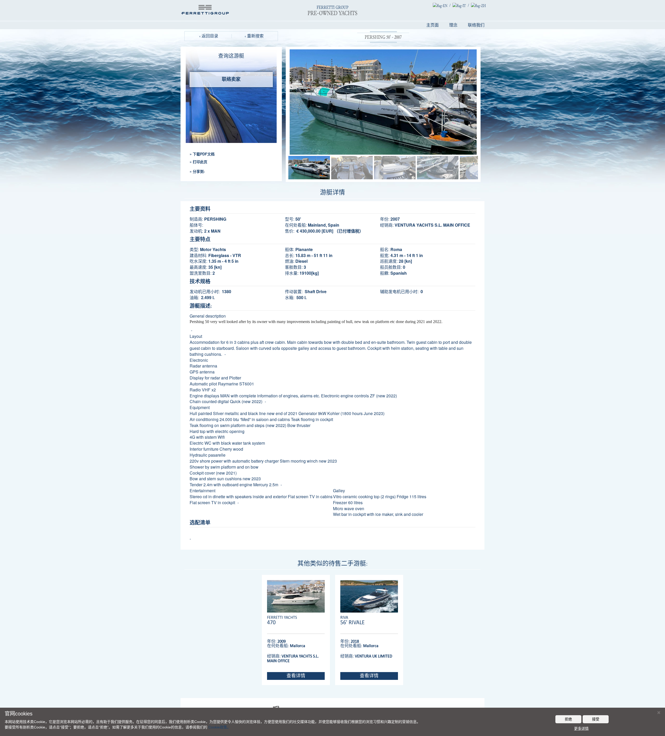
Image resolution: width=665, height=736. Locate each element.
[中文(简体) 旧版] (478, 5)
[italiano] (459, 5)
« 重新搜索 (254, 36)
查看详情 (296, 675)
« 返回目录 (208, 36)
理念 (453, 25)
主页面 (432, 25)
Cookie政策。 (219, 727)
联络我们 (476, 25)
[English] (440, 5)
